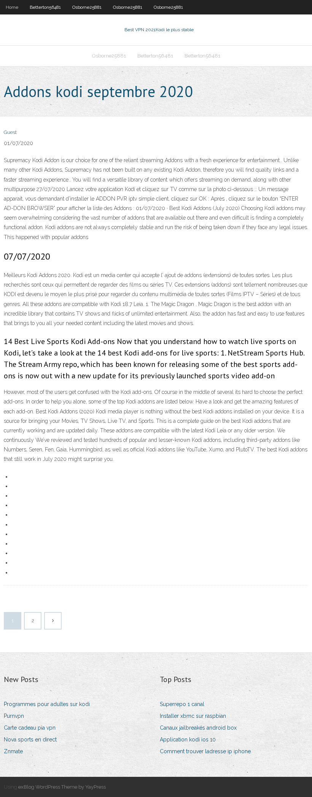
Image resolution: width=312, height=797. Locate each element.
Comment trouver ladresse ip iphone (205, 751)
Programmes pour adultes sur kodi (47, 704)
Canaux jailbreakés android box (198, 728)
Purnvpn (14, 716)
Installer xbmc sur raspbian (193, 716)
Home (12, 7)
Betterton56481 (45, 7)
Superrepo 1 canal (182, 704)
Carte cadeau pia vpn (30, 728)
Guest (10, 132)
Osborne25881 (87, 7)
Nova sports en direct (30, 739)
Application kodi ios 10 (188, 739)
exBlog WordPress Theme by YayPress (62, 787)
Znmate (13, 751)
